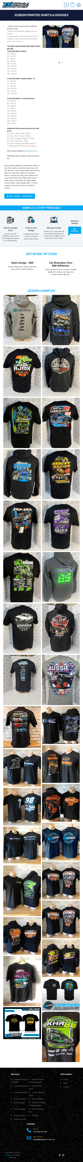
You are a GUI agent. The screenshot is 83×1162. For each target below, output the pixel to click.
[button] (59, 62)
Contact (66, 1087)
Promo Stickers (38, 1099)
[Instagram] (63, 1155)
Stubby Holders (20, 1116)
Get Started (75, 230)
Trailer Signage (20, 1109)
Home (65, 1079)
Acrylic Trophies (20, 1099)
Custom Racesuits (21, 1086)
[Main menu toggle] (66, 5)
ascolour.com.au (31, 151)
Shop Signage (19, 1103)
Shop (65, 1083)
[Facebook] (60, 1155)
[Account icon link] (79, 5)
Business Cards (20, 1119)
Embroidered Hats (21, 1092)
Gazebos (35, 1116)
